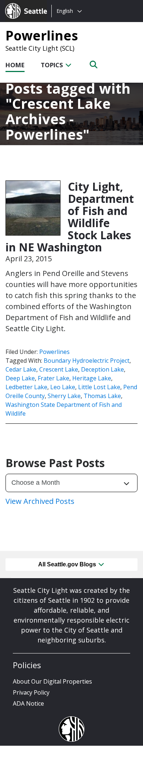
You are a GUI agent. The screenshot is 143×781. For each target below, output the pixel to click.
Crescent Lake (58, 369)
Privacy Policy (31, 692)
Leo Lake (62, 387)
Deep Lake (20, 378)
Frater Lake (53, 378)
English (64, 10)
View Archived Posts (40, 501)
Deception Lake (102, 369)
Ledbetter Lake (26, 387)
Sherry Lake (64, 396)
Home (15, 65)
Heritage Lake (91, 378)
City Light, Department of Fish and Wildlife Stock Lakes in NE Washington (70, 217)
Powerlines (42, 35)
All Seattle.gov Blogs (68, 564)
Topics (53, 65)
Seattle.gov (21, 4)
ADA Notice (28, 703)
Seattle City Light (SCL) (40, 48)
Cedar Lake (21, 369)
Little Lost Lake (99, 387)
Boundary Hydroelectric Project (86, 361)
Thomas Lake (102, 396)
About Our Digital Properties (52, 681)
